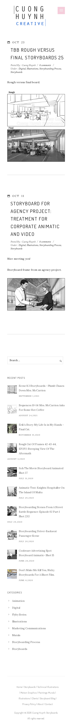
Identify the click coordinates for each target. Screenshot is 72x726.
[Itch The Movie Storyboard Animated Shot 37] (12, 472)
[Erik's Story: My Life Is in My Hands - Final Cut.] (12, 428)
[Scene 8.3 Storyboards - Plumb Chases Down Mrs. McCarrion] (12, 389)
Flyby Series (19, 614)
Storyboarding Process (50, 68)
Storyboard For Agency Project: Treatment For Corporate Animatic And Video (35, 218)
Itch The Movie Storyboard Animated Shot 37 (41, 471)
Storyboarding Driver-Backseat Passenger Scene (38, 533)
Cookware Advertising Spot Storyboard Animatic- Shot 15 (36, 553)
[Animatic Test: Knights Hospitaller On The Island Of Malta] (12, 491)
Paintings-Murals (46, 692)
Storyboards (16, 72)
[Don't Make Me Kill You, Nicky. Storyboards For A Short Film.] (12, 574)
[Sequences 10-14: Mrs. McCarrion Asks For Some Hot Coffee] (12, 409)
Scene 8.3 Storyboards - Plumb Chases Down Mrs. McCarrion (41, 388)
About (40, 704)
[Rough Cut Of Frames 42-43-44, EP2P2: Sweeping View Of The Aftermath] (12, 448)
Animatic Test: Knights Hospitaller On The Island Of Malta (42, 490)
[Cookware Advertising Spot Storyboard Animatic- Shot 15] (12, 554)
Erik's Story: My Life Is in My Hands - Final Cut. (41, 427)
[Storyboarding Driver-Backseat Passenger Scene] (12, 535)
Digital (22, 68)
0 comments (45, 65)
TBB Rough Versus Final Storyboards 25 (37, 53)
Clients (35, 698)
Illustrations (32, 68)
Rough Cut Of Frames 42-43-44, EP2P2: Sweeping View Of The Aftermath (37, 449)
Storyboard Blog (47, 698)
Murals (16, 635)
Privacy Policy (29, 704)
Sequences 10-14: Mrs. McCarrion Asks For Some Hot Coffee (42, 408)
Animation (18, 601)
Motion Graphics (29, 692)
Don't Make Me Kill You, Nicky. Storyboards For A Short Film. (37, 572)
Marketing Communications (29, 628)
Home (19, 686)
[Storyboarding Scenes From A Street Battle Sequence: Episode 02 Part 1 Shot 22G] (12, 511)
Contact (49, 704)
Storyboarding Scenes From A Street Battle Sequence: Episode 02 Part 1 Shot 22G (41, 512)
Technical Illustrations (48, 686)
